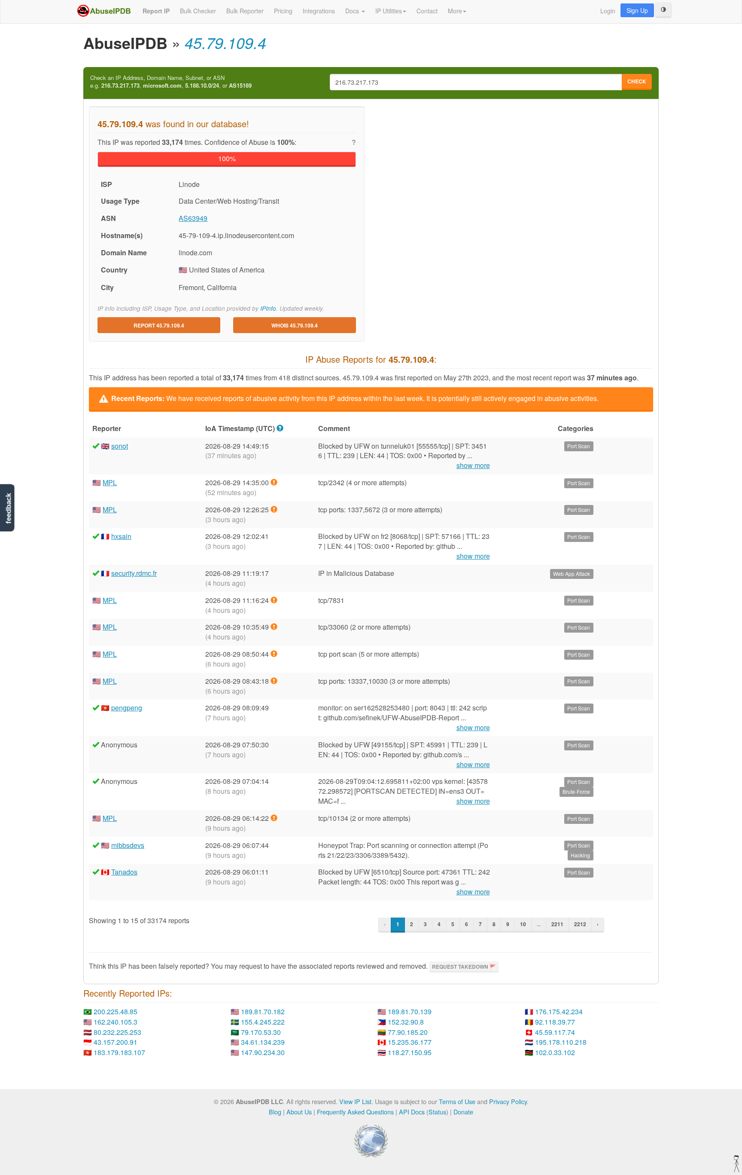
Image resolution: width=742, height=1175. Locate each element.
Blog (275, 1111)
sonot (119, 446)
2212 (580, 924)
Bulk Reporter (245, 10)
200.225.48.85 (115, 1011)
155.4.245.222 (263, 1022)
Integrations (319, 10)
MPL (110, 482)
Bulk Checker (198, 10)
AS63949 (193, 218)
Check (636, 81)
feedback (8, 508)
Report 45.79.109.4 (159, 325)
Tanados (124, 872)
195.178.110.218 (561, 1042)
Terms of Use (457, 1101)
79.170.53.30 (261, 1032)
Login (607, 10)
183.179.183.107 (119, 1052)
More (455, 10)
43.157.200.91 (115, 1042)
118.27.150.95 (410, 1052)
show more (473, 465)
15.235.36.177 (410, 1042)
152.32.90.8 (406, 1022)
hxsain (121, 536)
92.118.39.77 (555, 1022)
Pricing (283, 10)
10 (523, 924)
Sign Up (637, 10)
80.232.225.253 (117, 1032)
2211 (557, 924)
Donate (463, 1111)
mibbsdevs (127, 845)
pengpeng (126, 708)
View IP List (355, 1101)
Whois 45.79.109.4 (294, 325)
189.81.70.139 (410, 1011)
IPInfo (268, 308)
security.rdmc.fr (134, 573)
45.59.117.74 (555, 1032)
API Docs (412, 1111)
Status (437, 1111)
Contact (427, 10)
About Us (299, 1111)
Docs (353, 10)
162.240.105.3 (115, 1022)
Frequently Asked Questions (355, 1111)
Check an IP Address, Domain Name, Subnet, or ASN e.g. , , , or (171, 82)
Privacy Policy (508, 1101)
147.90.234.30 (263, 1052)
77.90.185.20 (408, 1032)
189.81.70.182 (263, 1011)
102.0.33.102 (555, 1052)
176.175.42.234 (559, 1011)
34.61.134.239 (263, 1042)
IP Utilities (388, 10)
